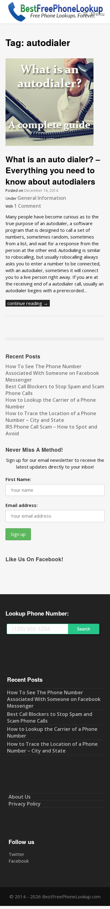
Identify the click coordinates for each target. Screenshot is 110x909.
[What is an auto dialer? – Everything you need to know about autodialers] (50, 144)
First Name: (18, 479)
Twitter (16, 854)
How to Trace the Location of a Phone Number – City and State (51, 416)
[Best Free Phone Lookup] (55, 20)
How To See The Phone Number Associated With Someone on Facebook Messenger (52, 373)
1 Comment (27, 206)
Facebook (19, 861)
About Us (20, 796)
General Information (41, 198)
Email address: (22, 505)
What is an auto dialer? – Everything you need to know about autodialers (53, 170)
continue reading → (27, 303)
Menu (97, 13)
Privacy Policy (25, 803)
